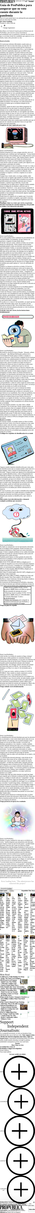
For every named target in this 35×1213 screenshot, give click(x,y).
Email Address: (4, 1050)
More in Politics (4, 934)
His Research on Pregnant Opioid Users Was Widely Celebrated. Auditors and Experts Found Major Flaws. (10, 982)
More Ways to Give (17, 1045)
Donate (31, 1)
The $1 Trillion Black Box (9, 1012)
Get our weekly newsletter (17, 1054)
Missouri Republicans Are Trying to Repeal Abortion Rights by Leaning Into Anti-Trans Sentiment (10, 1008)
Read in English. (5, 41)
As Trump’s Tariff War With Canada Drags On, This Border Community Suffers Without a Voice (20, 955)
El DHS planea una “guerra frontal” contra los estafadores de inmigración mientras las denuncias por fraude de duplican (26, 914)
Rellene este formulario (11, 600)
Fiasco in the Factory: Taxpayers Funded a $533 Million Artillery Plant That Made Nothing (14, 998)
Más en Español (4, 892)
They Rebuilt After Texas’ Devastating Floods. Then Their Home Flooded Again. (14, 987)
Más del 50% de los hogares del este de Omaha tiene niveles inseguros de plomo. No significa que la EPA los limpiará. (2, 913)
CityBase (9, 888)
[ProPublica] (7, 1)
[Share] (1, 26)
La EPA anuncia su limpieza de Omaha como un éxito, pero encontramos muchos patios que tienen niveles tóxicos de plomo (20, 914)
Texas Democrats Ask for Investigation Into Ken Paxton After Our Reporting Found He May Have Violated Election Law (32, 955)
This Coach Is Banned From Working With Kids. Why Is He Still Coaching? (12, 1003)
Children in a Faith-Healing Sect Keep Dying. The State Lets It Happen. (12, 977)
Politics (12, 890)
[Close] (34, 1202)
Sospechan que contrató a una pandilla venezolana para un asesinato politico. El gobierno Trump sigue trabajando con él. (32, 914)
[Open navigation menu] (25, 1)
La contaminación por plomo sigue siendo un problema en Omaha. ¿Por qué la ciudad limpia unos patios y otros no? (8, 912)
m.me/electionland (9, 598)
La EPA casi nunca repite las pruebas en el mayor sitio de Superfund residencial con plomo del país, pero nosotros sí (14, 914)
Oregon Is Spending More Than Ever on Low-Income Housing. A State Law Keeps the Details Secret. (9, 992)
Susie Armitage (7, 21)
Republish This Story (28, 890)
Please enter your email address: (3, 1210)
